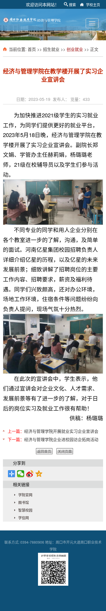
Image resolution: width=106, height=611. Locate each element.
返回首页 (44, 451)
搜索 (72, 4)
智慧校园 (25, 510)
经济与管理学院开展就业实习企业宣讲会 (61, 431)
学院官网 (25, 494)
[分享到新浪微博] (30, 473)
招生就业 (51, 49)
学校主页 (93, 4)
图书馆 (23, 502)
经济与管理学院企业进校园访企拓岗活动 (61, 439)
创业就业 (75, 49)
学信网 (23, 517)
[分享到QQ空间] (39, 473)
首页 (32, 49)
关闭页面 (65, 451)
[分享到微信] (20, 473)
